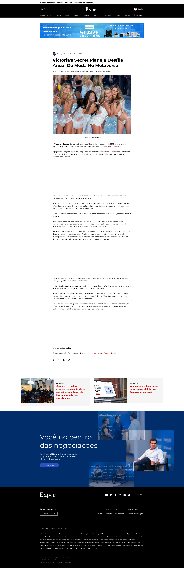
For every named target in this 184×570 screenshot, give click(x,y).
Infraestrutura (110, 537)
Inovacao (87, 537)
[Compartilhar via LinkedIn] (64, 360)
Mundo (49, 539)
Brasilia (97, 542)
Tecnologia (84, 534)
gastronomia (116, 545)
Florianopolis (89, 542)
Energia (111, 539)
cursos (125, 539)
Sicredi (96, 548)
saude (135, 537)
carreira (102, 537)
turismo (70, 537)
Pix (71, 545)
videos (53, 542)
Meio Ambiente (105, 534)
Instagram (65, 545)
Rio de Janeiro (60, 542)
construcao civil (58, 548)
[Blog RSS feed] (129, 495)
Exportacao (87, 539)
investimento (120, 537)
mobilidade (78, 539)
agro (59, 545)
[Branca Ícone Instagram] (120, 494)
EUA (41, 545)
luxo (113, 542)
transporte (89, 548)
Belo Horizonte (44, 542)
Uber (138, 542)
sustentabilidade (45, 537)
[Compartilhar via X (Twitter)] (59, 360)
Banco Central (74, 548)
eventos (77, 534)
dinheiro (129, 537)
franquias (43, 539)
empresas (114, 534)
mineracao (48, 548)
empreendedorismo (59, 534)
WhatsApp (53, 545)
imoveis (55, 539)
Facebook (101, 545)
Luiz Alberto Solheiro (90, 545)
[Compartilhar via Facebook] (54, 360)
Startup (96, 534)
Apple (118, 542)
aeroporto (95, 539)
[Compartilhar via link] (69, 360)
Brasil (91, 534)
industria (141, 537)
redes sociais (104, 539)
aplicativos (135, 534)
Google (123, 542)
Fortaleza (81, 542)
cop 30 (64, 537)
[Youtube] (106, 494)
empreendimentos (137, 545)
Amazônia (69, 542)
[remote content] (92, 176)
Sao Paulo (70, 539)
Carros (46, 545)
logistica (108, 545)
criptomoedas (131, 542)
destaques (70, 534)
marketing (62, 539)
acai (75, 542)
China (66, 548)
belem (42, 534)
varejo (42, 548)
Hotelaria (108, 542)
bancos (82, 548)
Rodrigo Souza (77, 545)
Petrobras (132, 539)
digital (129, 534)
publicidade (125, 545)
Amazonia (48, 534)
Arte (102, 542)
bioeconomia (78, 537)
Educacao (118, 539)
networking (95, 537)
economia (122, 534)
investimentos (56, 537)
